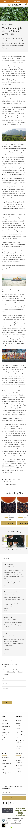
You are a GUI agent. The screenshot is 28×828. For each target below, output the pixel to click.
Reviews (4, 760)
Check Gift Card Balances (20, 773)
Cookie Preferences (16, 823)
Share (3, 488)
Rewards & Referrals (19, 724)
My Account (19, 720)
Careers (18, 777)
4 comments (9, 481)
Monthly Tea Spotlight (5, 734)
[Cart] (25, 4)
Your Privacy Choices (19, 747)
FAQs (17, 738)
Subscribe (14, 798)
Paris (8, 515)
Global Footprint (6, 763)
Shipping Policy (20, 732)
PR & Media (19, 766)
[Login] (22, 4)
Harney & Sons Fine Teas (14, 818)
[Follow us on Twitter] (7, 803)
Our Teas (4, 720)
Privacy (18, 821)
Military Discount (6, 773)
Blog (3, 769)
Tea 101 (4, 729)
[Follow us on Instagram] (10, 803)
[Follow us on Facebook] (3, 803)
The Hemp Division (5, 739)
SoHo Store (5, 723)
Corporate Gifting (20, 735)
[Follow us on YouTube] (13, 803)
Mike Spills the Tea (7, 24)
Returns (18, 729)
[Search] (5, 4)
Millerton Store (6, 726)
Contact (18, 769)
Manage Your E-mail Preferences (20, 742)
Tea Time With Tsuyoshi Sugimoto (13, 550)
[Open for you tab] (3, 825)
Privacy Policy (11, 672)
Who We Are (5, 757)
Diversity (4, 766)
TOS (13, 821)
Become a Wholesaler (19, 761)
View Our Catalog (21, 757)
